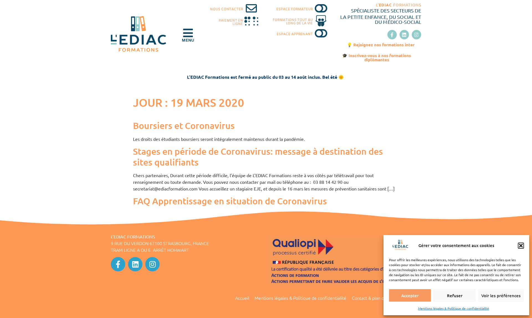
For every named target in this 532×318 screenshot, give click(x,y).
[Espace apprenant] (321, 33)
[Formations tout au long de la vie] (321, 20)
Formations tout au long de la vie (293, 22)
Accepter (410, 295)
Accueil (242, 298)
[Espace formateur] (321, 8)
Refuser (454, 295)
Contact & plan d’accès (374, 298)
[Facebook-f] (392, 34)
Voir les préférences (501, 295)
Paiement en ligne (231, 22)
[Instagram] (416, 34)
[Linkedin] (404, 34)
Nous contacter (226, 9)
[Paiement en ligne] (251, 21)
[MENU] (187, 33)
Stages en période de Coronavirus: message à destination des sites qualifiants (258, 156)
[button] (521, 245)
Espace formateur (294, 9)
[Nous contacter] (251, 8)
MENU (188, 40)
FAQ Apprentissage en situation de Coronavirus (230, 200)
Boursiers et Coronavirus (184, 125)
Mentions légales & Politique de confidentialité (453, 308)
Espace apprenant (295, 34)
